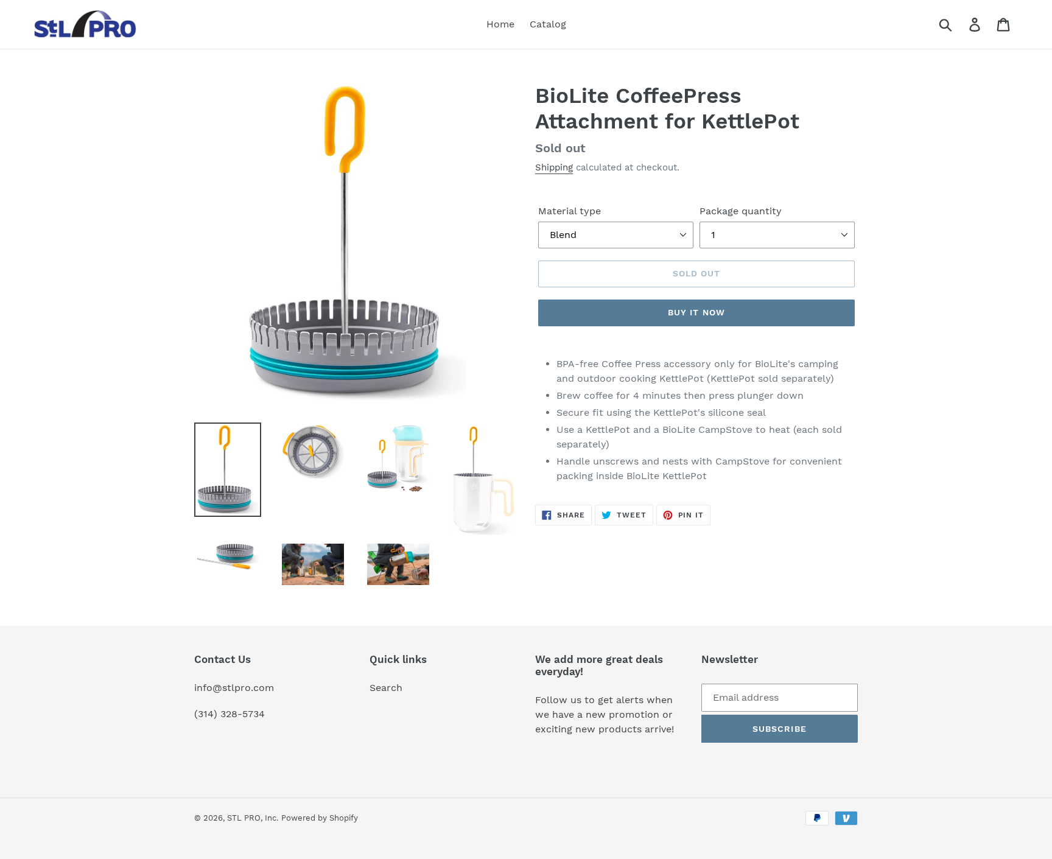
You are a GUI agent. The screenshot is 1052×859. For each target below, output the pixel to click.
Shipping (554, 167)
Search (386, 687)
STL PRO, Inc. (252, 817)
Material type (569, 211)
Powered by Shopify (319, 817)
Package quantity (741, 211)
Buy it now (696, 312)
